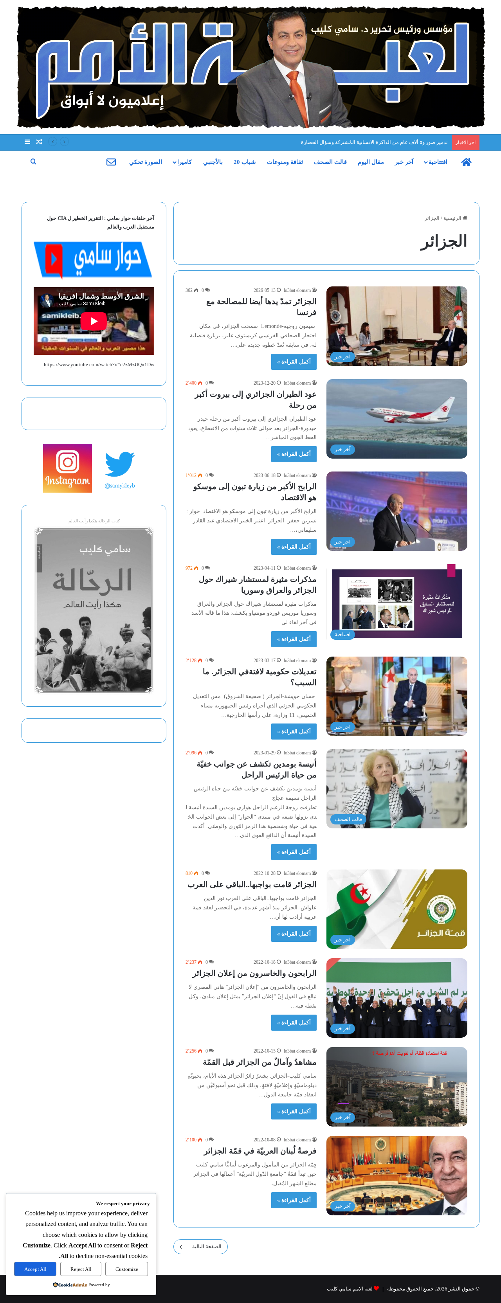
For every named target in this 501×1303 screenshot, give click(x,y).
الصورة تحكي (145, 162)
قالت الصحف (330, 162)
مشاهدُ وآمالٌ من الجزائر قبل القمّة (260, 1062)
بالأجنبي (213, 162)
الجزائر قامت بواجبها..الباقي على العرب (252, 884)
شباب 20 (245, 162)
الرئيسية (453, 218)
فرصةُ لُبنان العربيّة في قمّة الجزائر (260, 1150)
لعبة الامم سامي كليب (350, 1289)
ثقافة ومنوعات (285, 162)
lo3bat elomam (297, 290)
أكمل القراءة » (294, 362)
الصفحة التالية (207, 1246)
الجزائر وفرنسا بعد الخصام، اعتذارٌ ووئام (406, 142)
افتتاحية (438, 162)
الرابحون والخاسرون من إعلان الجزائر (255, 973)
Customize (126, 1269)
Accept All (35, 1269)
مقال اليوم (371, 162)
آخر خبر (404, 162)
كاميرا (184, 162)
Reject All (81, 1269)
